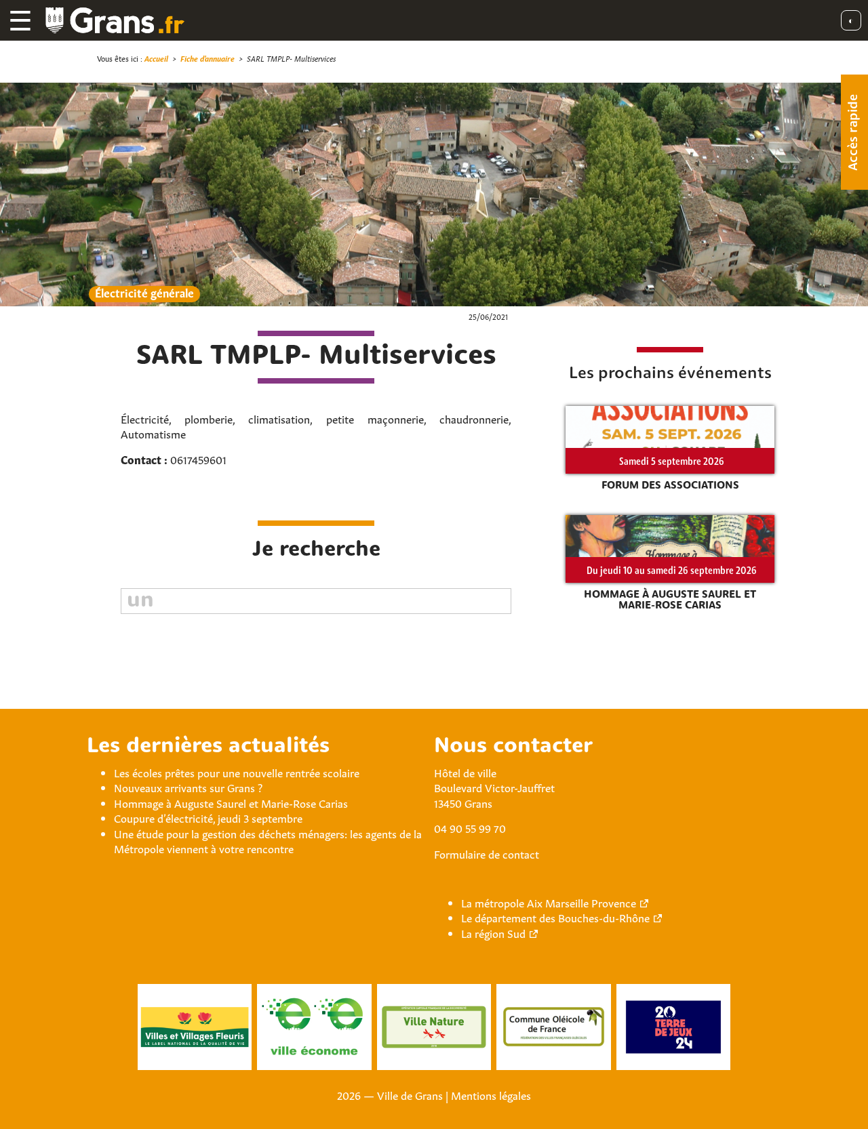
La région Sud (493, 932)
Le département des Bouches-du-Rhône (555, 916)
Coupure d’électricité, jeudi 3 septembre (208, 817)
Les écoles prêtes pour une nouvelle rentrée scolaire (236, 771)
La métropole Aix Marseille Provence (548, 902)
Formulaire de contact (486, 853)
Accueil (156, 58)
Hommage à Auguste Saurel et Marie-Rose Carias (231, 802)
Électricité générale (144, 293)
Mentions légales (491, 1094)
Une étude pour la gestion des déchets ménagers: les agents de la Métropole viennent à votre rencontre (268, 840)
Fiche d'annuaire (207, 58)
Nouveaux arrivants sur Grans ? (188, 786)
